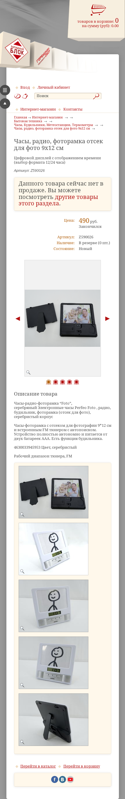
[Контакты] (25, 96)
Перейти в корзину (81, 766)
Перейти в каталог (38, 766)
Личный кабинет (54, 87)
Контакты (73, 109)
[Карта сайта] (17, 96)
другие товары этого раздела (58, 200)
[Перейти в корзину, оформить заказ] (98, 10)
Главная (20, 117)
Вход (25, 87)
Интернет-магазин (38, 109)
